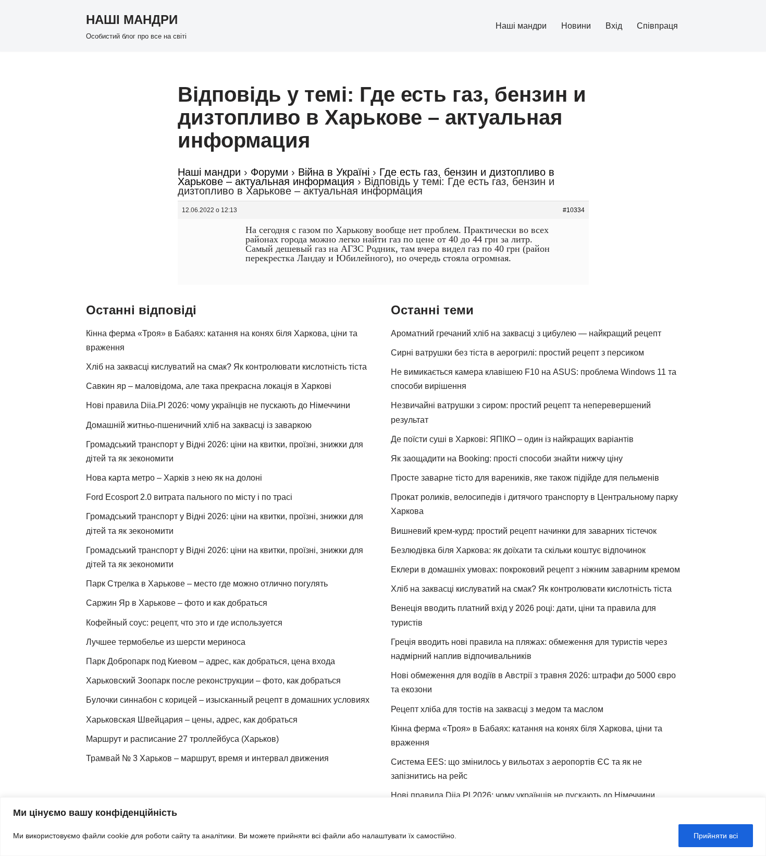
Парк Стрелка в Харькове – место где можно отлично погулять (207, 583)
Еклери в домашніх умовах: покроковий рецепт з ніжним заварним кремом (535, 569)
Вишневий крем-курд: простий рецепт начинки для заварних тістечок (524, 531)
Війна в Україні (333, 172)
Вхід (614, 25)
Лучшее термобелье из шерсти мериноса (165, 642)
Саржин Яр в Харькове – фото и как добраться (176, 602)
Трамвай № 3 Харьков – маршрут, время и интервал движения (207, 758)
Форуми (269, 172)
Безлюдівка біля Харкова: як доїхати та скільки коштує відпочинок (518, 550)
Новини (576, 25)
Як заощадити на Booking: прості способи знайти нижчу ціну (507, 458)
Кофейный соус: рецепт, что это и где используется (184, 622)
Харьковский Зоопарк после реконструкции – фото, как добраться (213, 680)
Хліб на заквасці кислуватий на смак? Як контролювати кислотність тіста (226, 366)
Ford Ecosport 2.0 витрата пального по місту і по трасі (189, 497)
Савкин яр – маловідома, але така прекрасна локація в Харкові (208, 386)
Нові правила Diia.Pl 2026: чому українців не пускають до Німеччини (218, 405)
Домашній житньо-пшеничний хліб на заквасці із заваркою (199, 425)
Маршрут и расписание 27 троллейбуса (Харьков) (182, 739)
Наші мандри (521, 25)
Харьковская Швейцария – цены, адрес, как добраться (192, 719)
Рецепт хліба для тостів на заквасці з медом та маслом (497, 709)
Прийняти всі (716, 835)
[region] (383, 826)
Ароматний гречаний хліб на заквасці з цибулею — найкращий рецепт (526, 333)
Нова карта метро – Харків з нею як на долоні (174, 477)
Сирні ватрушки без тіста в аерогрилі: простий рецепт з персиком (517, 352)
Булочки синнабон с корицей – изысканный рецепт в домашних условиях (227, 699)
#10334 (574, 210)
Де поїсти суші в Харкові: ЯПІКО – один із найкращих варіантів (512, 439)
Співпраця (657, 25)
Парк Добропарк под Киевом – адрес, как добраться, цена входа (210, 661)
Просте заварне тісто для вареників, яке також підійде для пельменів (525, 477)
